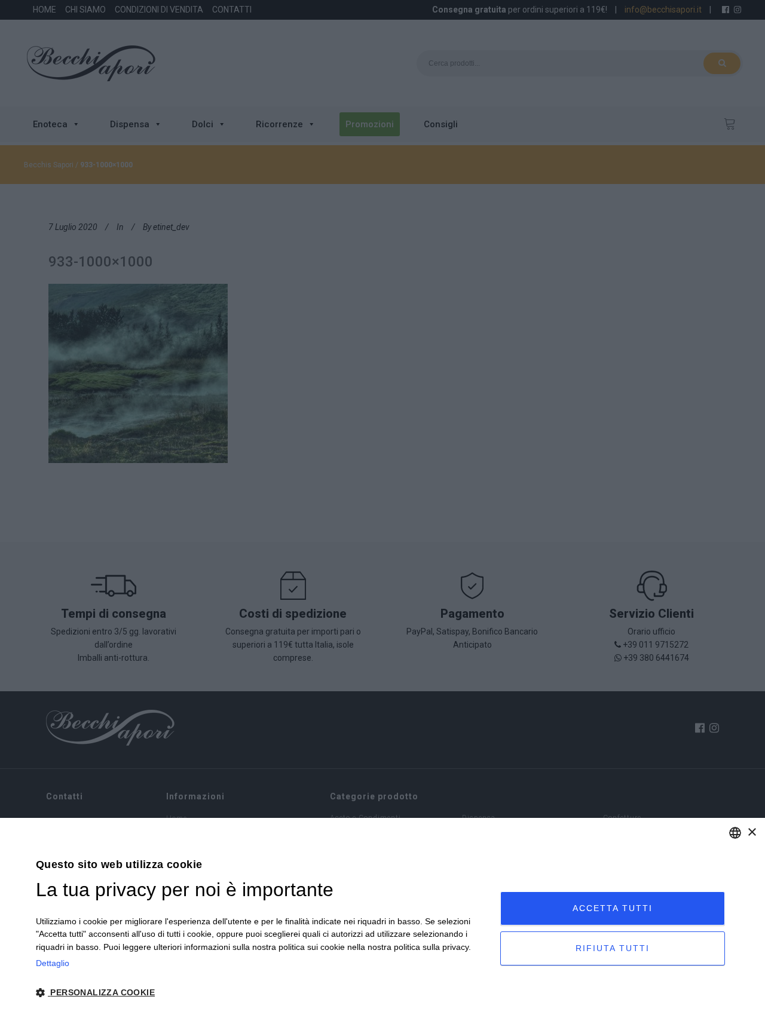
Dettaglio (52, 963)
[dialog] (382, 922)
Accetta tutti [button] (613, 908)
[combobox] (735, 833)
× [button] (751, 832)
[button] (261, 993)
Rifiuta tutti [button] (613, 948)
